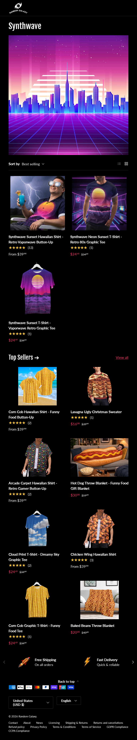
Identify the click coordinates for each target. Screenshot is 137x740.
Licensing (54, 722)
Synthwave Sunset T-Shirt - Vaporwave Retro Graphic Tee (32, 325)
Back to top (66, 681)
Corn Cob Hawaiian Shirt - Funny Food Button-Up (34, 414)
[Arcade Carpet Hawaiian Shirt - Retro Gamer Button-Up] (37, 457)
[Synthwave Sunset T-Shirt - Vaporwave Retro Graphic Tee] (38, 289)
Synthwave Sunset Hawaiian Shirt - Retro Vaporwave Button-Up (36, 239)
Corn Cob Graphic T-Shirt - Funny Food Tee (34, 628)
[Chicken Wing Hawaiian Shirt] (99, 528)
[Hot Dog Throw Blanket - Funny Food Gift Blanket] (99, 457)
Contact (13, 722)
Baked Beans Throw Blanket (92, 625)
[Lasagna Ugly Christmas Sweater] (99, 386)
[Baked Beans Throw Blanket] (99, 600)
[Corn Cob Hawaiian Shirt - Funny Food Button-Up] (37, 386)
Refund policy (17, 726)
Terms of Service (91, 726)
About (27, 722)
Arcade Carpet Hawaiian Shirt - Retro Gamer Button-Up (33, 485)
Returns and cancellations (108, 722)
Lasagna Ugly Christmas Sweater (96, 412)
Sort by (14, 164)
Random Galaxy (27, 716)
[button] (118, 8)
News (39, 722)
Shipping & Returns (76, 722)
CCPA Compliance (19, 730)
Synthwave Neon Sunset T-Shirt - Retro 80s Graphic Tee (96, 239)
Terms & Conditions (64, 726)
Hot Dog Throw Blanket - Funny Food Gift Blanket (99, 485)
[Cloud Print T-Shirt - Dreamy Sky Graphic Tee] (37, 528)
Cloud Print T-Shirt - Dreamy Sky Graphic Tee (34, 557)
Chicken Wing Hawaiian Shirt (93, 554)
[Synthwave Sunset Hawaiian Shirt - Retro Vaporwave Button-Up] (38, 203)
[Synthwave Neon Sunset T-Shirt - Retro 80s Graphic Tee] (99, 203)
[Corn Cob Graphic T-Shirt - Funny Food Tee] (37, 600)
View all (122, 357)
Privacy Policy (38, 726)
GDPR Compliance (117, 726)
